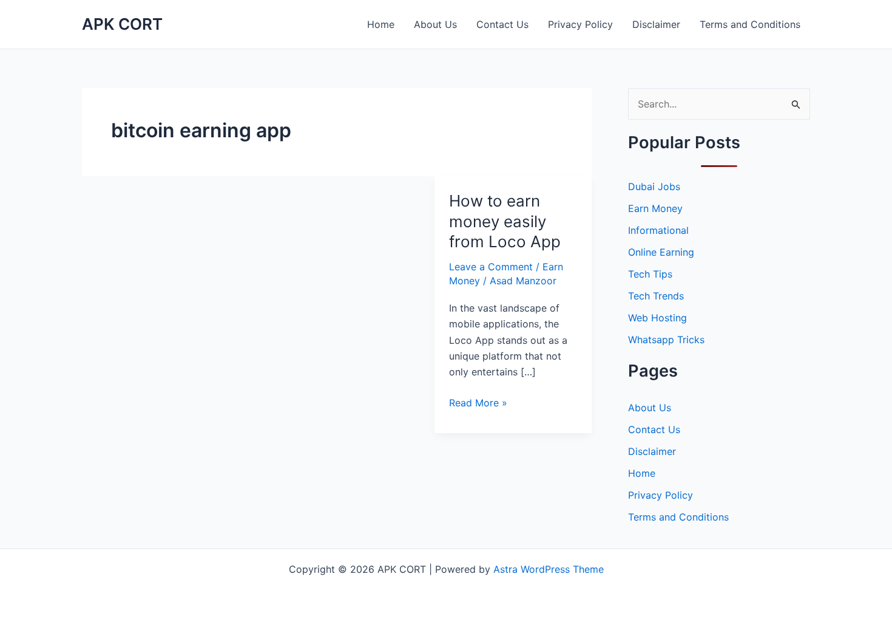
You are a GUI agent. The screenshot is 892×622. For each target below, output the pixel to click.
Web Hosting (657, 318)
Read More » (478, 403)
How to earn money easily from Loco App (505, 221)
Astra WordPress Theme (548, 569)
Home (380, 24)
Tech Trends (656, 296)
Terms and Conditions (750, 24)
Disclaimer (656, 24)
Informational (658, 230)
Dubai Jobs (654, 186)
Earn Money (655, 208)
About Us (435, 24)
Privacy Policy (580, 24)
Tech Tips (650, 274)
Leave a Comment (491, 267)
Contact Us (502, 24)
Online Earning (661, 252)
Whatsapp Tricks (666, 339)
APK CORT (122, 24)
